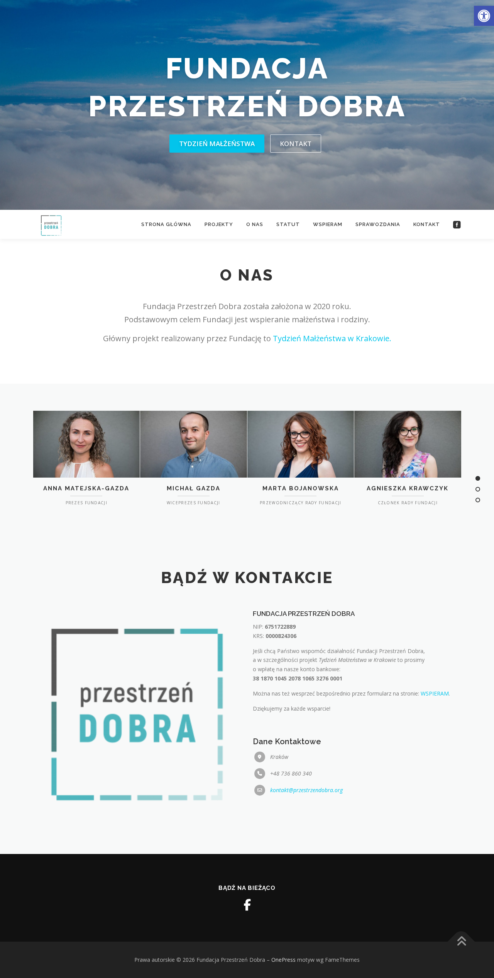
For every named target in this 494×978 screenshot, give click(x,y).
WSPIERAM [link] (435, 693)
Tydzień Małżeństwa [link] (217, 143)
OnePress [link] (283, 959)
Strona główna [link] (166, 224)
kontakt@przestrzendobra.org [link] (306, 790)
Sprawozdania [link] (377, 224)
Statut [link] (288, 224)
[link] (484, 16)
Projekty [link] (219, 224)
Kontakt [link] (295, 143)
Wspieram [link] (327, 224)
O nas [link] (254, 224)
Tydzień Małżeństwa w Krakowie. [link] (332, 338)
